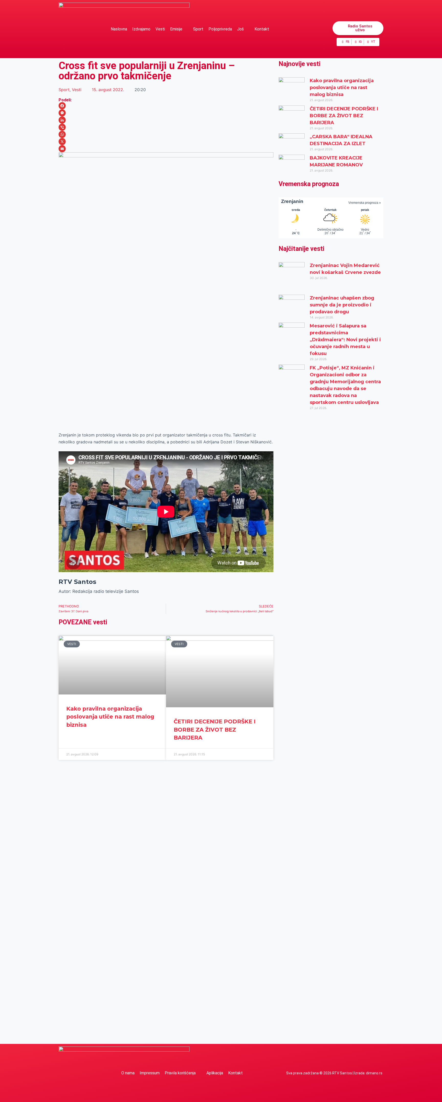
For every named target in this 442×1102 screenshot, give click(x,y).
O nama (128, 1073)
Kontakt (262, 29)
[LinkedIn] (166, 120)
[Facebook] (166, 105)
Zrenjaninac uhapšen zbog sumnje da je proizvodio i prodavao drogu (342, 305)
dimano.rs (374, 1073)
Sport (198, 29)
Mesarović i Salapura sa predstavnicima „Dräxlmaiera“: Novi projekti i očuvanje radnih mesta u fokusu (345, 339)
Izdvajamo (141, 29)
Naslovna (119, 29)
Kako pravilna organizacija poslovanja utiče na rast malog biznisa (110, 716)
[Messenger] (166, 112)
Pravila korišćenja (180, 1073)
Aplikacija (214, 1073)
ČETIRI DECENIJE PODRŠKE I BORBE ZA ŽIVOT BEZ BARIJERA (215, 729)
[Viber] (166, 127)
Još (240, 29)
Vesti (160, 29)
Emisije (176, 29)
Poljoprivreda (220, 29)
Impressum (150, 1073)
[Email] (166, 148)
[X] (166, 141)
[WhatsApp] (166, 134)
